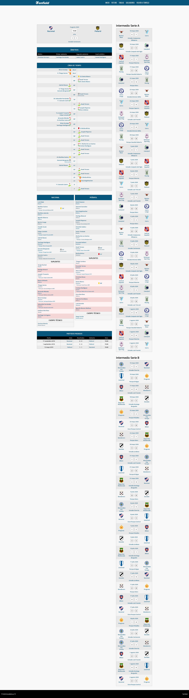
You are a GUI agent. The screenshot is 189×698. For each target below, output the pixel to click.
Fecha (49, 338)
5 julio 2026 (134, 537)
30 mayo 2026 (134, 135)
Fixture (114, 2)
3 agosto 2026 (134, 343)
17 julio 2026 (134, 596)
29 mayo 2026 (134, 123)
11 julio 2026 (134, 562)
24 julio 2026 (134, 630)
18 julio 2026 (134, 264)
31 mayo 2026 (134, 456)
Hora (106, 338)
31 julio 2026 (134, 641)
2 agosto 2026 (134, 320)
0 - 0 (80, 341)
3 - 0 (80, 344)
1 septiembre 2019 (49, 344)
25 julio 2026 (134, 275)
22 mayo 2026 (134, 78)
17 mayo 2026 (134, 55)
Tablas (121, 2)
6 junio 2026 (134, 171)
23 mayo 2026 (134, 89)
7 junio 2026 (134, 182)
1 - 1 (80, 347)
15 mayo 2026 (134, 363)
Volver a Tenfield (143, 2)
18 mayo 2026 (134, 397)
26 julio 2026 (134, 298)
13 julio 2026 (134, 252)
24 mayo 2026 (134, 101)
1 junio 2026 (134, 146)
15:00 (106, 344)
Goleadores (130, 2)
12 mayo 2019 (48, 347)
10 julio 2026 (134, 548)
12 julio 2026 (134, 216)
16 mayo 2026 (134, 31)
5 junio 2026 (134, 492)
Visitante (92, 338)
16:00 (106, 341)
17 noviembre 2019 (49, 341)
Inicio (107, 2)
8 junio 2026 (134, 205)
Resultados (80, 338)
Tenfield (185, 694)
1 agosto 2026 (134, 309)
